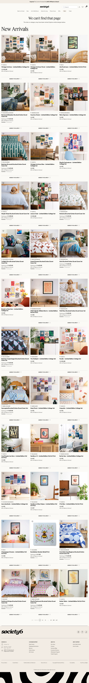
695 (51, 620)
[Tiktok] (86, 632)
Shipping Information (33, 646)
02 (11, 160)
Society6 (5, 64)
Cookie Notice (15, 662)
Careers (52, 646)
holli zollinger (6, 162)
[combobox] (70, 7)
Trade (70, 11)
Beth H (62, 64)
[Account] (79, 7)
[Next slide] (26, 97)
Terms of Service (44, 662)
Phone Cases (53, 11)
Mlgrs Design (34, 356)
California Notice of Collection (29, 662)
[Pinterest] (82, 632)
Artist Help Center (77, 644)
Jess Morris (34, 549)
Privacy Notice (4, 662)
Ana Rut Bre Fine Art (36, 259)
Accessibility (72, 662)
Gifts (59, 11)
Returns (30, 648)
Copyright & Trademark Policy (58, 662)
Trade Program (54, 654)
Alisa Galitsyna (64, 259)
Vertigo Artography (65, 112)
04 (26, 160)
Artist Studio (75, 646)
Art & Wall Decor (35, 11)
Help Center (31, 644)
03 (19, 160)
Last (56, 620)
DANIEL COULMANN (6, 406)
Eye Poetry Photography (8, 501)
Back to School (21, 11)
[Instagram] (78, 632)
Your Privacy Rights (84, 662)
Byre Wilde (5, 599)
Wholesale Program (55, 652)
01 (4, 160)
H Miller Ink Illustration (8, 112)
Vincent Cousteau (65, 454)
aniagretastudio (35, 112)
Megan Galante (64, 211)
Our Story (53, 644)
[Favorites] (82, 7)
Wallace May (34, 454)
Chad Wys (63, 406)
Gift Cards (31, 652)
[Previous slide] (3, 97)
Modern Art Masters (36, 308)
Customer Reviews (55, 650)
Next (54, 620)
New (28, 11)
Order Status (32, 650)
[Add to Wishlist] (3, 36)
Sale (65, 11)
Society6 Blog (54, 648)
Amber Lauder (35, 406)
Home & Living (44, 11)
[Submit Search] (63, 7)
